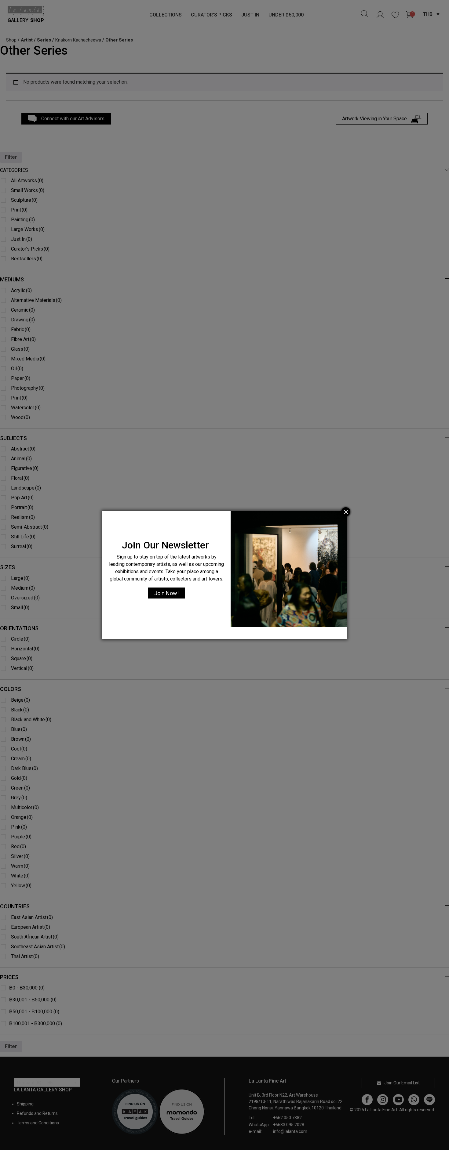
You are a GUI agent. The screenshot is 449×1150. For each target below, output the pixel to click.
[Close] (345, 511)
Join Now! (166, 593)
